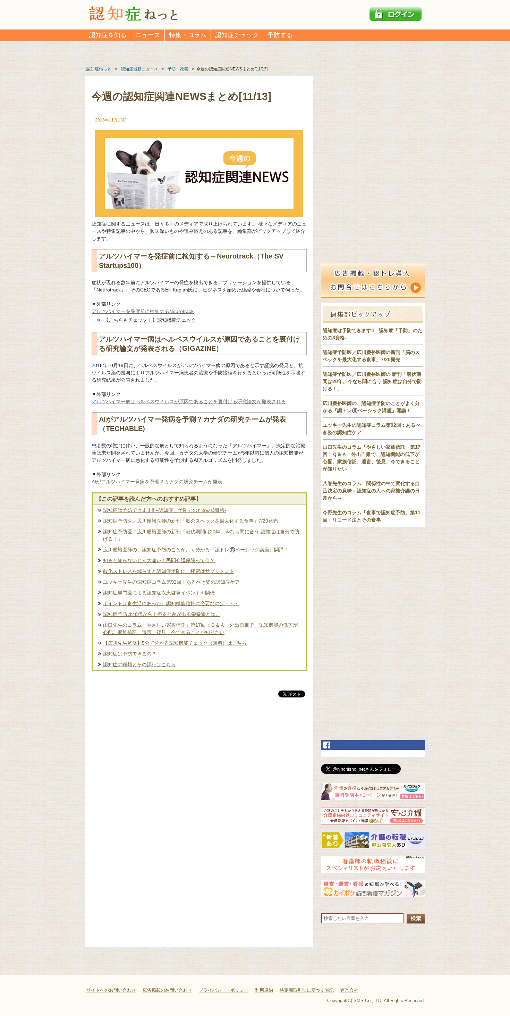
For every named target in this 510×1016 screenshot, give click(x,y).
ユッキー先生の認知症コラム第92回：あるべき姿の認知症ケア (171, 582)
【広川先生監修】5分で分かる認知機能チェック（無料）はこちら (175, 643)
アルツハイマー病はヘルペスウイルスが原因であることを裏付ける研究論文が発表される (189, 401)
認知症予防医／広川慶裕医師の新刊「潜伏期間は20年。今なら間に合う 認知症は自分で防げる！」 (201, 535)
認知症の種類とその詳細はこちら (139, 664)
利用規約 (264, 990)
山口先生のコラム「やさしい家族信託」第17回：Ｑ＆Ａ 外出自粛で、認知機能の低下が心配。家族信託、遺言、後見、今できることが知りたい (200, 628)
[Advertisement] (199, 771)
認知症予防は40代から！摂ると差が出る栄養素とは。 (161, 614)
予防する (279, 35)
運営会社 (349, 990)
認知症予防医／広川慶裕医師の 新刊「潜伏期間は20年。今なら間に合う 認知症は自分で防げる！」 (372, 381)
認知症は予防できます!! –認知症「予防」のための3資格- (164, 510)
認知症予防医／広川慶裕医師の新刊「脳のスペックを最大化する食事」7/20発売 (190, 521)
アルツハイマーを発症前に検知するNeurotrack (143, 311)
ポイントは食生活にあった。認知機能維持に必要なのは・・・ (171, 603)
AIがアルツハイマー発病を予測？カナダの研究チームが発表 (157, 481)
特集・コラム (187, 35)
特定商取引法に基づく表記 (307, 990)
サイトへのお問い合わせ (111, 990)
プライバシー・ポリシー (223, 990)
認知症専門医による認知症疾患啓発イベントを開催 (159, 592)
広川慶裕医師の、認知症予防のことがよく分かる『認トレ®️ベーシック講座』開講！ (196, 549)
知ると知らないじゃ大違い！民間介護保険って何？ (159, 560)
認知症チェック (237, 35)
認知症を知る (108, 35)
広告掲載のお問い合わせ (167, 990)
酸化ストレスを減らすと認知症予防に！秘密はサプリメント (168, 571)
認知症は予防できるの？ (129, 654)
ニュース (147, 35)
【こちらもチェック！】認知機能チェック (150, 320)
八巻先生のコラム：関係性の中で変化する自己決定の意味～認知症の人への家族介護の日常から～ (371, 491)
